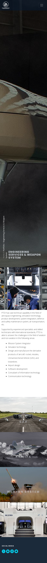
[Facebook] (16, 551)
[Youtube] (8, 551)
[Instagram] (12, 551)
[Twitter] (3, 551)
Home (4, 255)
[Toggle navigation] (41, 5)
